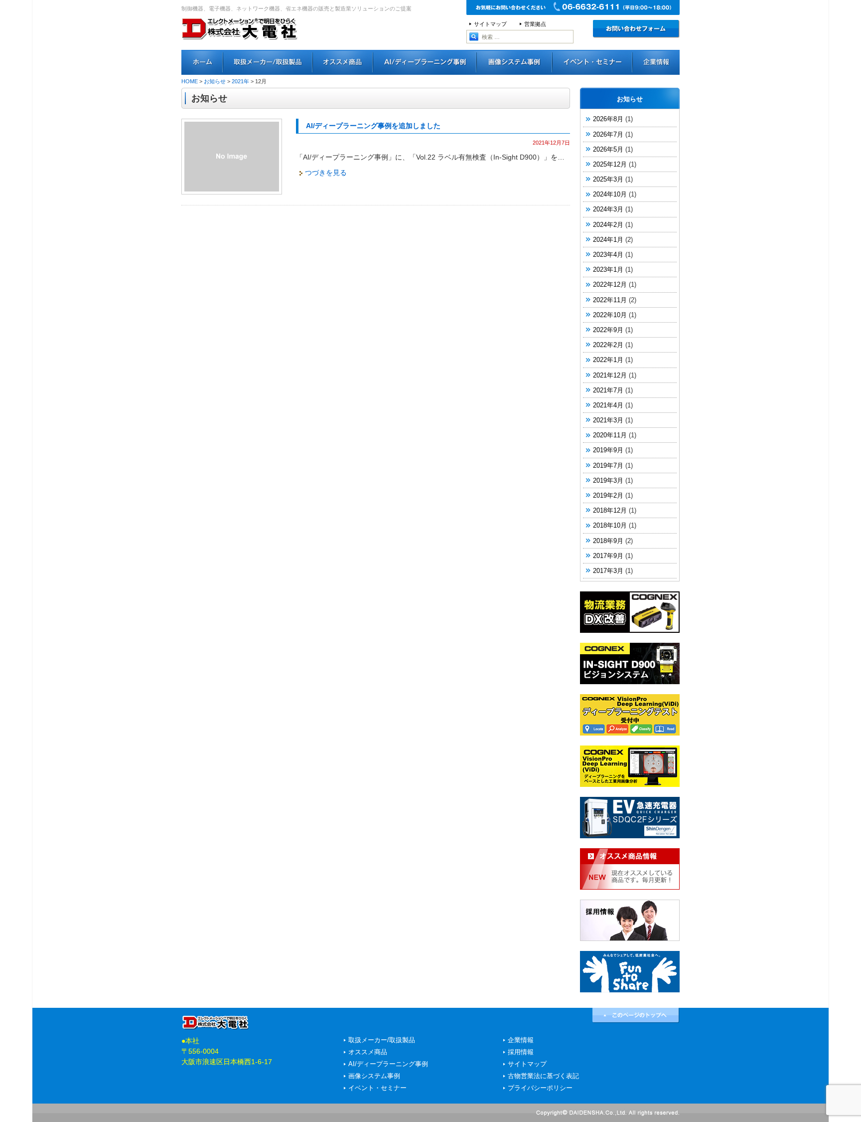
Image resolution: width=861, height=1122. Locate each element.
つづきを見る (326, 173)
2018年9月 (608, 541)
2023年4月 (608, 254)
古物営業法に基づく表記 (543, 1076)
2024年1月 (608, 239)
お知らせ (215, 81)
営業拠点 (535, 24)
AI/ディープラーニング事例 (425, 62)
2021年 (240, 81)
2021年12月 (610, 375)
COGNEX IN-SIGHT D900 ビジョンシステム (630, 663)
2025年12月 (610, 164)
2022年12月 (610, 284)
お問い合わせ (636, 29)
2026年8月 (608, 119)
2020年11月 (610, 435)
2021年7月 (608, 390)
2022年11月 (610, 300)
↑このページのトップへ (636, 1015)
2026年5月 (608, 149)
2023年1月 (608, 269)
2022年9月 (608, 330)
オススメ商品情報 (630, 869)
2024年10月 (610, 194)
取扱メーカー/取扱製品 (381, 1040)
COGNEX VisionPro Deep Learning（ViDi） (630, 766)
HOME (189, 81)
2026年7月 (608, 134)
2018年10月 (610, 525)
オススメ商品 (343, 62)
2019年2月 (608, 495)
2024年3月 (608, 209)
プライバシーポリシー (540, 1088)
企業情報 (521, 1040)
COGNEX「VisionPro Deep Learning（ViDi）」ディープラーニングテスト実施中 (630, 715)
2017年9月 (608, 556)
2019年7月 (608, 465)
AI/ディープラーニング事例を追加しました (373, 126)
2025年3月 (608, 179)
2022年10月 (610, 315)
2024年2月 (608, 224)
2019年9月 (608, 450)
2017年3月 (608, 570)
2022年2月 (608, 345)
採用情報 (630, 920)
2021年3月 (608, 420)
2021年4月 (608, 405)
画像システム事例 (515, 62)
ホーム (202, 62)
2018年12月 (610, 510)
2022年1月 (608, 360)
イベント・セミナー (593, 62)
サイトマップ (490, 24)
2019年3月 (608, 480)
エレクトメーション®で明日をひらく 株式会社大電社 (239, 42)
